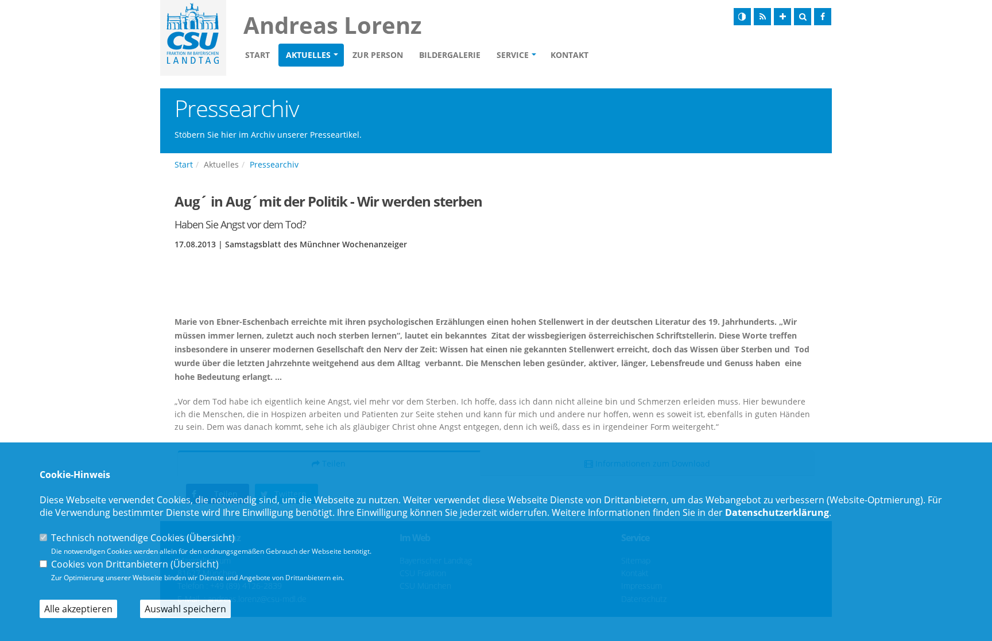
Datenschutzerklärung (777, 512)
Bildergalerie (449, 54)
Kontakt (569, 54)
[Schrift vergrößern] (782, 16)
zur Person (377, 54)
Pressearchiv (274, 164)
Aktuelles (308, 54)
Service (513, 54)
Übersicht (210, 537)
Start (257, 54)
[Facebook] (822, 16)
